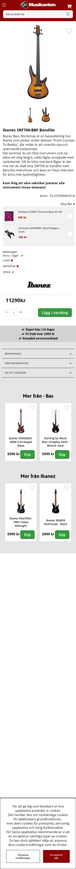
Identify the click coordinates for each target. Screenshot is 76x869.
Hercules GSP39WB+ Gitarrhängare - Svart (39, 229)
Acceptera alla (56, 856)
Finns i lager (11, 255)
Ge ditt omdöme (15, 372)
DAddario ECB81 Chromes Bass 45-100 (40, 212)
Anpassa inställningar (23, 856)
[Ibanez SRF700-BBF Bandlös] (30, 115)
